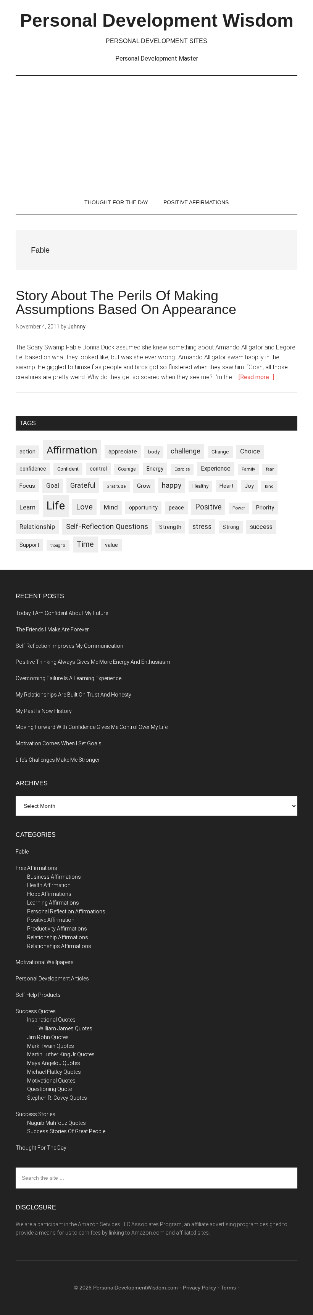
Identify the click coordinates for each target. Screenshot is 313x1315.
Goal (52, 485)
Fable (22, 852)
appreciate (122, 451)
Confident (68, 469)
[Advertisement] (156, 133)
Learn (27, 507)
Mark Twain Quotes (50, 1046)
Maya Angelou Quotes (53, 1063)
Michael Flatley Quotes (54, 1072)
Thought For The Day (41, 1148)
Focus (27, 485)
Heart (226, 486)
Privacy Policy (199, 1288)
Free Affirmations (36, 868)
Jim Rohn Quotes (48, 1037)
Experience (216, 468)
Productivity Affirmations (57, 929)
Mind (111, 507)
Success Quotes (36, 1011)
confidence (32, 469)
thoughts (58, 545)
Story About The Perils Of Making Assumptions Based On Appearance (126, 302)
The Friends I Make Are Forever (52, 629)
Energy (155, 469)
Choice (250, 451)
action (27, 451)
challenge (185, 451)
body (154, 452)
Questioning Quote (49, 1089)
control (98, 469)
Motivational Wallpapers (45, 962)
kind (269, 486)
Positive (208, 507)
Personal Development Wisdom (157, 20)
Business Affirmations (54, 877)
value (111, 545)
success (261, 526)
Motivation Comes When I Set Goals (59, 743)
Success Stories (35, 1114)
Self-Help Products (38, 995)
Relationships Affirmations (59, 946)
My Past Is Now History (44, 711)
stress (201, 526)
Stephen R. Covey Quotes (57, 1098)
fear (270, 469)
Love (84, 506)
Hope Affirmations (49, 894)
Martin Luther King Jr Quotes (61, 1054)
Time (85, 544)
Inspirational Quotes (51, 1020)
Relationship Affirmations (57, 937)
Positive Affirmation (50, 920)
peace (176, 507)
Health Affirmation (49, 885)
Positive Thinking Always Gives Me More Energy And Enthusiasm (93, 662)
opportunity (143, 508)
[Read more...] (256, 377)
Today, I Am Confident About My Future (62, 613)
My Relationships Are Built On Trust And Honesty (73, 695)
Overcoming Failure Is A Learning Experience (68, 678)
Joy (249, 486)
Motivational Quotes (51, 1081)
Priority (265, 507)
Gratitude (116, 486)
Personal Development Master (156, 58)
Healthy (200, 486)
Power (238, 508)
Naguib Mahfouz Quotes (56, 1123)
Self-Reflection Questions (107, 526)
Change (220, 452)
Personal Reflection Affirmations (66, 911)
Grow (144, 485)
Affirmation (72, 450)
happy (171, 485)
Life (56, 505)
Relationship (37, 526)
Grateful (82, 485)
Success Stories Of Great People (66, 1131)
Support (29, 545)
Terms (228, 1288)
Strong (231, 527)
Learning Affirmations (53, 903)
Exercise (182, 469)
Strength (170, 527)
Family (248, 469)
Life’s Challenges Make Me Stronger (58, 760)
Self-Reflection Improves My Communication (69, 646)
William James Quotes (65, 1028)
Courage (127, 469)
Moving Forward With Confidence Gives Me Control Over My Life (92, 727)
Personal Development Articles (52, 978)
